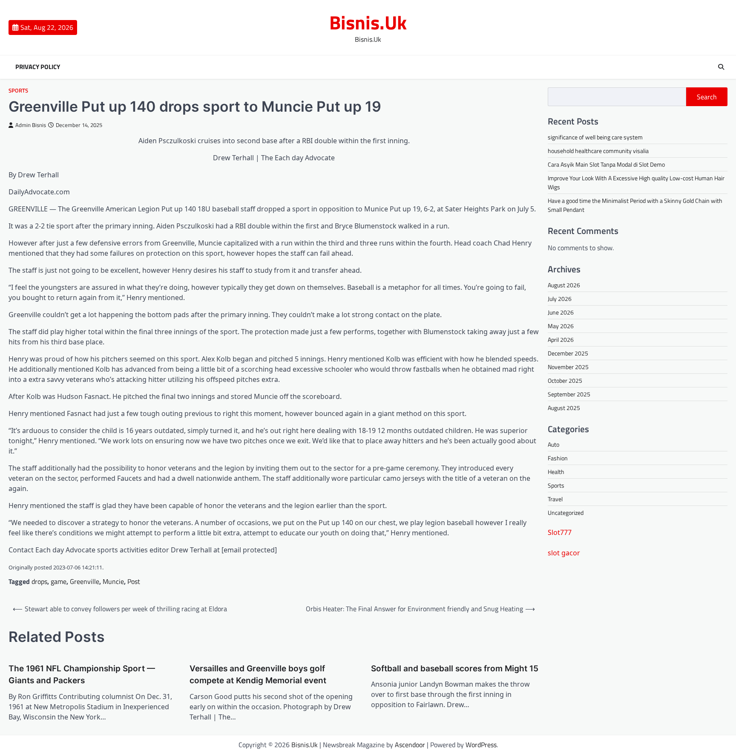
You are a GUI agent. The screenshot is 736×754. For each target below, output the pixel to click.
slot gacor (564, 553)
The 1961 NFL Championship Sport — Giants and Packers (82, 675)
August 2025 (564, 407)
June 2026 (561, 312)
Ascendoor (410, 745)
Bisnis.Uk (368, 22)
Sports (18, 90)
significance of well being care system (595, 137)
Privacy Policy (37, 67)
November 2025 (568, 366)
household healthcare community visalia (598, 150)
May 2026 (561, 325)
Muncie (113, 581)
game (58, 581)
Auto (553, 444)
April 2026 (561, 339)
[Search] (721, 67)
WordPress (481, 745)
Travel (555, 498)
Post (133, 581)
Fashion (558, 458)
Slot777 (560, 532)
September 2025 (569, 394)
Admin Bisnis (30, 125)
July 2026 (560, 298)
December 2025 (568, 353)
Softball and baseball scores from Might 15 (454, 668)
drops (39, 581)
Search (707, 97)
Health (556, 471)
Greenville (84, 581)
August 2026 (564, 284)
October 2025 (565, 380)
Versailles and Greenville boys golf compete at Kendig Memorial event (258, 675)
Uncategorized (566, 512)
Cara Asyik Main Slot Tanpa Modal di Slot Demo (606, 164)
